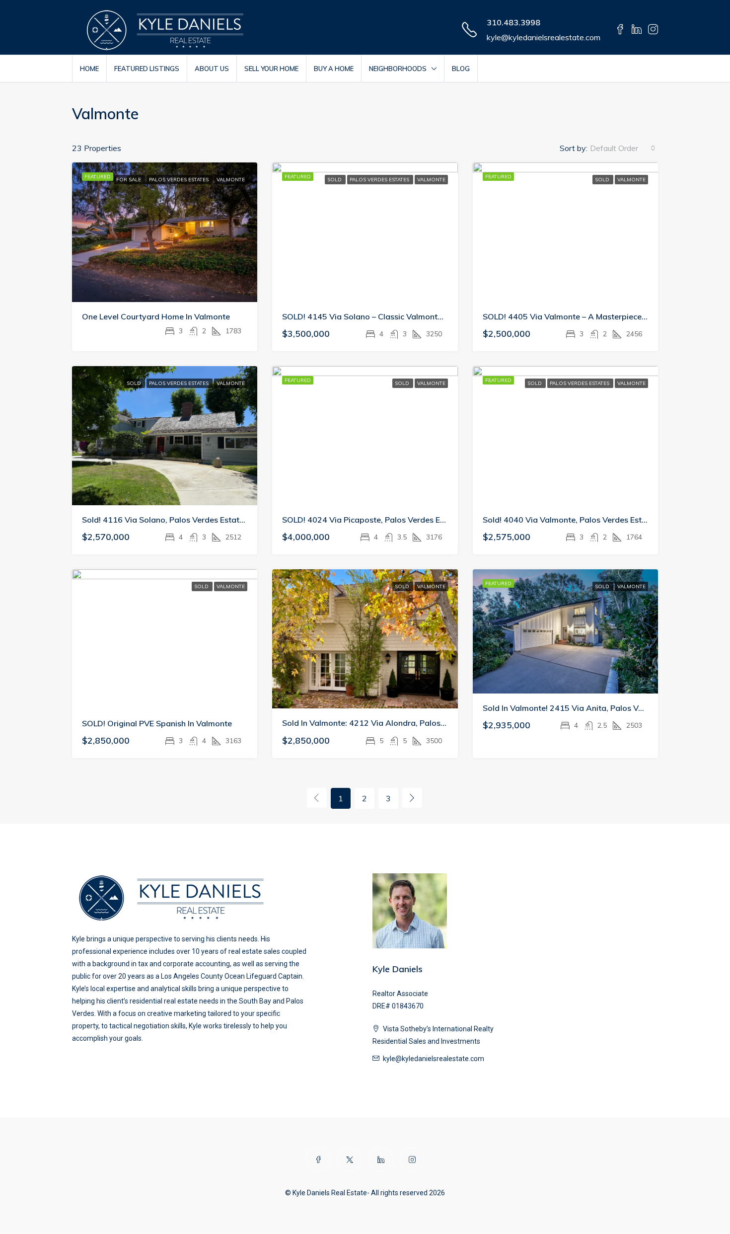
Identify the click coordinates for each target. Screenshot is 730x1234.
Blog (461, 69)
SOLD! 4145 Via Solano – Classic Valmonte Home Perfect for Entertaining (420, 316)
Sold (335, 179)
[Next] (412, 798)
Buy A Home (334, 69)
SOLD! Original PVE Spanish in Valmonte (157, 723)
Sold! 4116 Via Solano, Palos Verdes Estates (165, 520)
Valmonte (231, 179)
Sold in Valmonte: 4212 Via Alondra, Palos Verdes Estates (390, 723)
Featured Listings (146, 69)
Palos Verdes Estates (179, 179)
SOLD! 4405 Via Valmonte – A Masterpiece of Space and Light (599, 316)
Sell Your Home (271, 69)
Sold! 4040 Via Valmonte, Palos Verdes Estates (570, 520)
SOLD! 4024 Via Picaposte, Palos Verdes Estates (372, 520)
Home (89, 69)
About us (212, 69)
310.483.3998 (513, 22)
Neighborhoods (398, 69)
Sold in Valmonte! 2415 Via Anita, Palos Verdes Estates (586, 708)
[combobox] (622, 148)
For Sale (129, 179)
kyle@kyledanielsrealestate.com (543, 37)
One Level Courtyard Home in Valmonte (156, 316)
